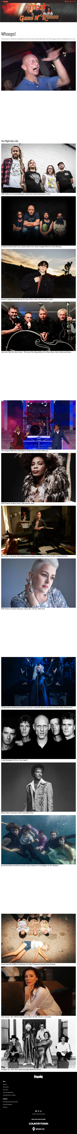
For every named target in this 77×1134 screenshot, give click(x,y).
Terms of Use (5, 1089)
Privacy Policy (6, 1087)
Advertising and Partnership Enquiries (10, 1101)
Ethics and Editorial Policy (8, 1092)
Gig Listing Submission (7, 1104)
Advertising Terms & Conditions (9, 1095)
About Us (5, 1084)
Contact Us (5, 1107)
